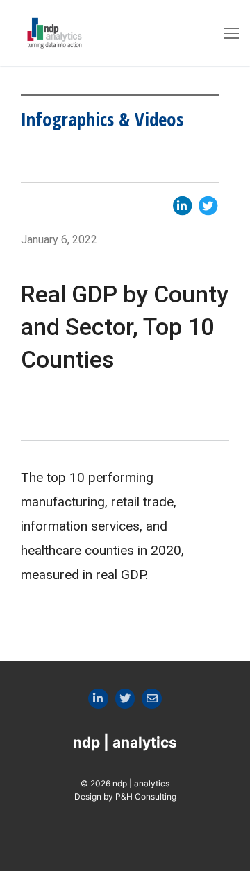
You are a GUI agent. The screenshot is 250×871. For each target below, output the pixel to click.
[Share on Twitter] (208, 205)
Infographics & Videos (102, 119)
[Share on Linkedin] (184, 205)
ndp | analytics (125, 742)
